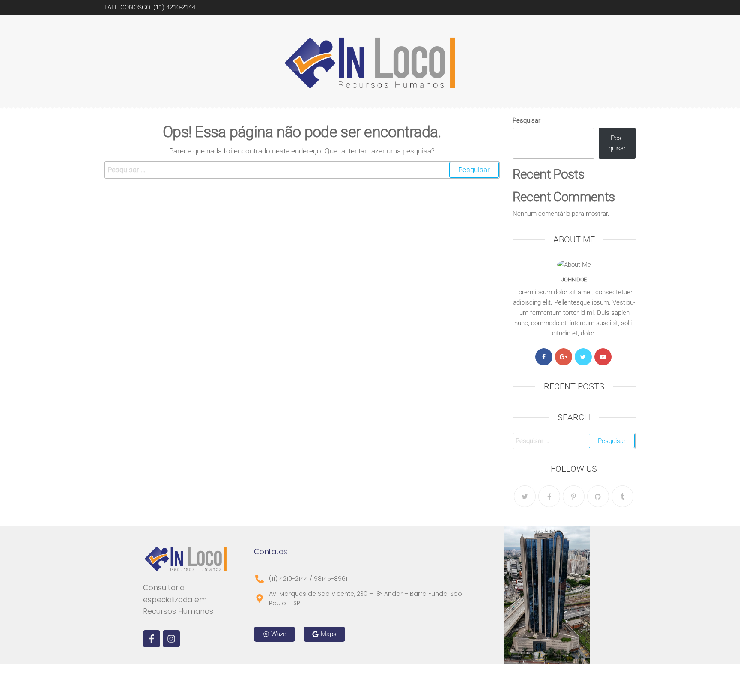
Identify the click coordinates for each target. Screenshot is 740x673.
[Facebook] (543, 356)
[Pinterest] (574, 496)
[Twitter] (583, 356)
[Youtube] (603, 356)
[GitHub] (598, 496)
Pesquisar (526, 120)
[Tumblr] (622, 496)
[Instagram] (171, 638)
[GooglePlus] (563, 356)
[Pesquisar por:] (302, 170)
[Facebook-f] (151, 638)
